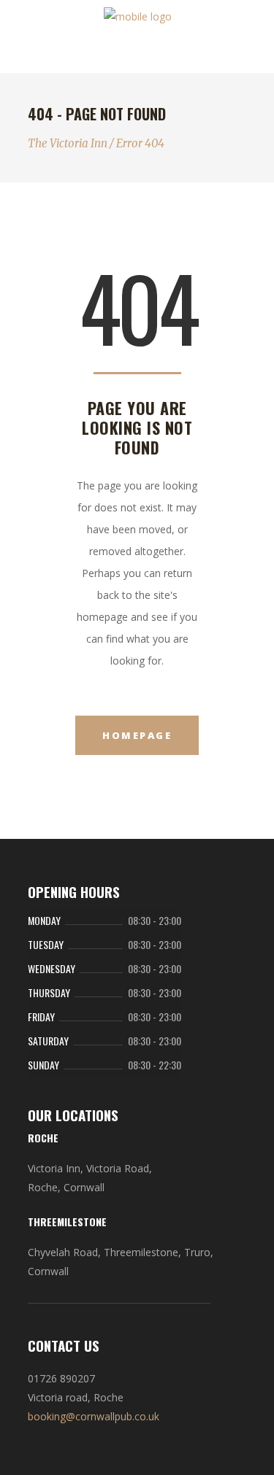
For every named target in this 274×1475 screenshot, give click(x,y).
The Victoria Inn (67, 143)
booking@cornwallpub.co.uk (93, 1416)
